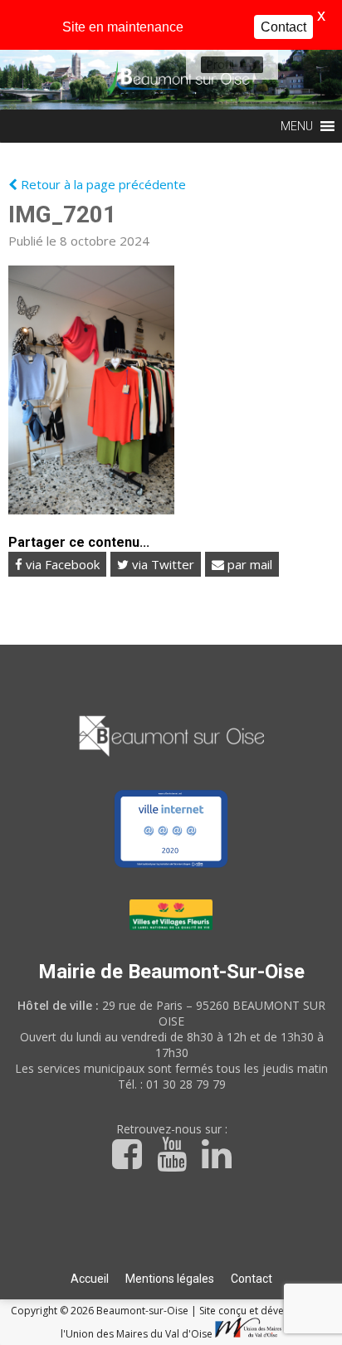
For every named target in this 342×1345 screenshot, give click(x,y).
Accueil (90, 1278)
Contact (251, 1278)
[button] (220, 64)
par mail (248, 564)
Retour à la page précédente (101, 184)
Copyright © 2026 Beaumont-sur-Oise (101, 1311)
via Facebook (61, 564)
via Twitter (161, 564)
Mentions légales (169, 1278)
